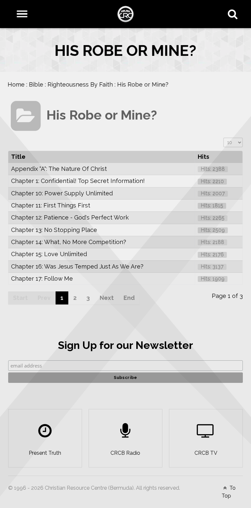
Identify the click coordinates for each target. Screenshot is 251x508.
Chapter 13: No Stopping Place (54, 229)
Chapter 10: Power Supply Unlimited (62, 193)
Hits (203, 156)
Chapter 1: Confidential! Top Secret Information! (78, 180)
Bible (41, 84)
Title (18, 156)
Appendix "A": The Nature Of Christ (59, 168)
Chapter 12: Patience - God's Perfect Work (70, 217)
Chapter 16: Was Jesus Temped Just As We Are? (77, 266)
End (129, 297)
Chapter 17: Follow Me (42, 278)
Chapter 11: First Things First (50, 205)
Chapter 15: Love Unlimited (49, 254)
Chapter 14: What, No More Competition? (68, 241)
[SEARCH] (234, 14)
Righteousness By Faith (85, 84)
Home (21, 84)
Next (107, 297)
